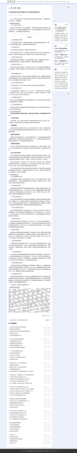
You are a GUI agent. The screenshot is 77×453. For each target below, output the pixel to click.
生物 (54, 1)
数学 (15, 8)
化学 (67, 1)
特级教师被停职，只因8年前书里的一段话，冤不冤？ (63, 37)
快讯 (23, 1)
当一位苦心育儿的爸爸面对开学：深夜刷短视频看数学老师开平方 (65, 83)
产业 (30, 1)
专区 (44, 1)
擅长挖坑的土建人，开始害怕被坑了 (60, 81)
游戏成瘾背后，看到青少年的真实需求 (60, 77)
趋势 (38, 1)
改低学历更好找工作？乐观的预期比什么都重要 (62, 72)
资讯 (20, 1)
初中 (33, 1)
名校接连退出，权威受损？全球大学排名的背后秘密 (62, 35)
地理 (59, 1)
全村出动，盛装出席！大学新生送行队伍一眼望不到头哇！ (64, 88)
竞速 (35, 1)
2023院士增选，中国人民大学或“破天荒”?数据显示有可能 (63, 40)
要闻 (25, 1)
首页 (18, 1)
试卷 (47, 1)
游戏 (28, 1)
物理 (62, 1)
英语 (64, 1)
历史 (57, 1)
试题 (52, 1)
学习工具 (41, 1)
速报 (49, 1)
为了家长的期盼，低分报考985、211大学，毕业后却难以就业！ (64, 33)
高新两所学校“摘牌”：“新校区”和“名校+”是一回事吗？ (63, 79)
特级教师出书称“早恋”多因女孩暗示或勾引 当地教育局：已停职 (64, 86)
